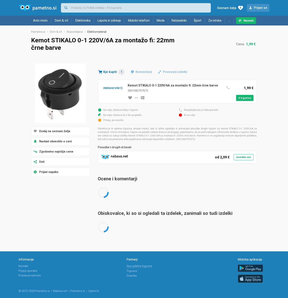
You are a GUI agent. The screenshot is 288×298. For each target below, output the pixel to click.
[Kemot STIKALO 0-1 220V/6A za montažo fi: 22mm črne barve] (60, 94)
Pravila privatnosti (30, 275)
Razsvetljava (75, 31)
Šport (197, 20)
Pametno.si (38, 31)
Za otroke (214, 20)
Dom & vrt (61, 20)
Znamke (131, 275)
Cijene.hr (93, 291)
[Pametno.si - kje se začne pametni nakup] (37, 8)
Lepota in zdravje (109, 20)
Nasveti (249, 20)
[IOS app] (250, 278)
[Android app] (250, 268)
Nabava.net (60, 291)
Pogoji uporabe (28, 270)
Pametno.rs (78, 291)
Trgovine (131, 271)
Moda (160, 20)
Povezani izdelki (175, 72)
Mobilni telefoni (138, 20)
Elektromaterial (96, 31)
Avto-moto (40, 20)
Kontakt (23, 266)
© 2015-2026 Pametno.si (34, 291)
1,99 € (251, 44)
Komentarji (144, 72)
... (229, 20)
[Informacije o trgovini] (136, 97)
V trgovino (244, 97)
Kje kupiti (112, 72)
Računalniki (179, 20)
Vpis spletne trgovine (139, 266)
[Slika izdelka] (142, 97)
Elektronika (82, 20)
